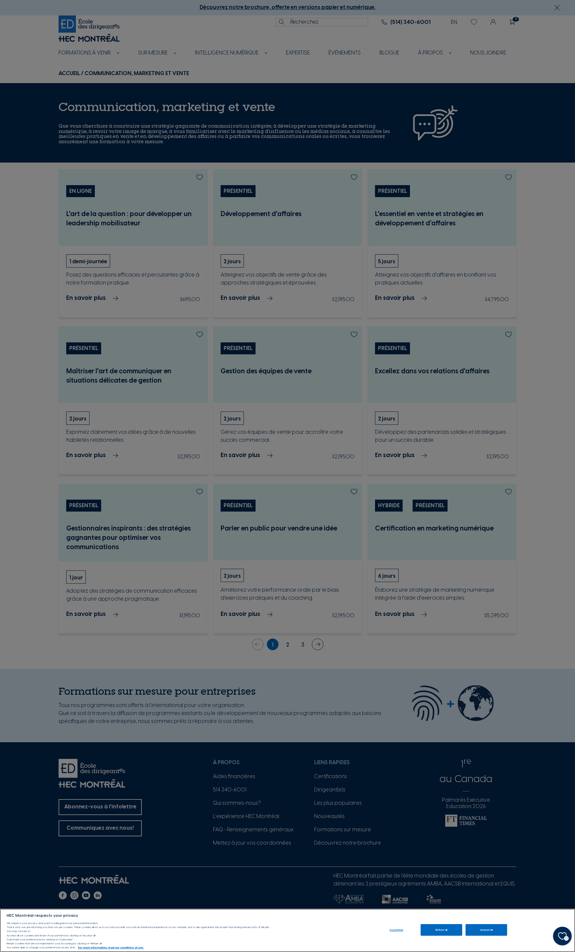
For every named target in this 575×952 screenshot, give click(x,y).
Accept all (486, 929)
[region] (287, 930)
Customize (396, 929)
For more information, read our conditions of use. (111, 947)
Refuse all (442, 929)
